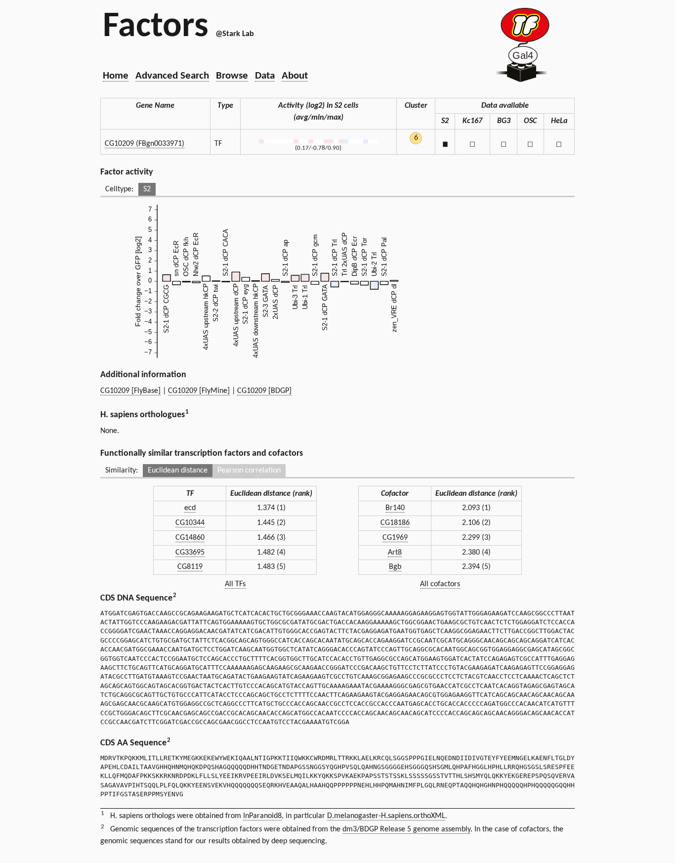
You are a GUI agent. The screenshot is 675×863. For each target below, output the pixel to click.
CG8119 (190, 567)
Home (115, 76)
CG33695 (190, 553)
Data (265, 76)
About (295, 76)
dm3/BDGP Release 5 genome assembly (406, 829)
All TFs (235, 584)
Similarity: (121, 471)
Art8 (395, 553)
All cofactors (440, 584)
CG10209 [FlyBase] (130, 391)
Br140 (395, 508)
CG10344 (190, 523)
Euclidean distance (178, 471)
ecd (190, 508)
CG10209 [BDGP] (264, 391)
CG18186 (395, 523)
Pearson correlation (249, 471)
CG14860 (190, 538)
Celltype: (119, 189)
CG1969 (395, 538)
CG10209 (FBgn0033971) (144, 144)
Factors (156, 27)
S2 (147, 189)
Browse (232, 76)
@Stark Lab (234, 34)
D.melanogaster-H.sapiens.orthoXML (386, 816)
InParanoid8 (262, 816)
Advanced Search (172, 76)
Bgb (395, 567)
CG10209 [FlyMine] (199, 391)
